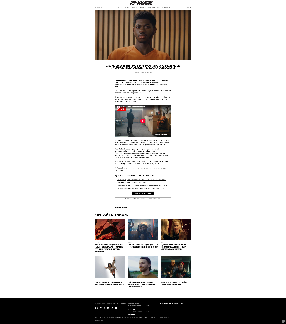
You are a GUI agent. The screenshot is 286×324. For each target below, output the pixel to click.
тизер (124, 207)
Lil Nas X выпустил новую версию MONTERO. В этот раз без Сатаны (141, 180)
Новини (97, 242)
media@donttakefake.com (138, 305)
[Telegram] (100, 308)
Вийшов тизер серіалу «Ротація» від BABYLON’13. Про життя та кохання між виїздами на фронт (141, 284)
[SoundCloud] (112, 308)
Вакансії (131, 314)
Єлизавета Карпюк (146, 72)
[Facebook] (104, 308)
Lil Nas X (118, 207)
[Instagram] (96, 308)
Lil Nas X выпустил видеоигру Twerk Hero (131, 182)
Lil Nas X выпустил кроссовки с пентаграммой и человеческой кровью (142, 185)
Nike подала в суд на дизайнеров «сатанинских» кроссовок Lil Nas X (141, 188)
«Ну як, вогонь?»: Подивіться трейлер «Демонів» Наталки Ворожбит (174, 283)
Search (190, 7)
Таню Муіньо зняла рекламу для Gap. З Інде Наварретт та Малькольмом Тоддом (109, 283)
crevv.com (166, 317)
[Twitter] (108, 308)
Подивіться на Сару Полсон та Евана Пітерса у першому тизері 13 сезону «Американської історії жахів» (173, 247)
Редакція (131, 309)
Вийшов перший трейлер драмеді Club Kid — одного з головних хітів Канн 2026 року (143, 246)
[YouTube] (116, 308)
